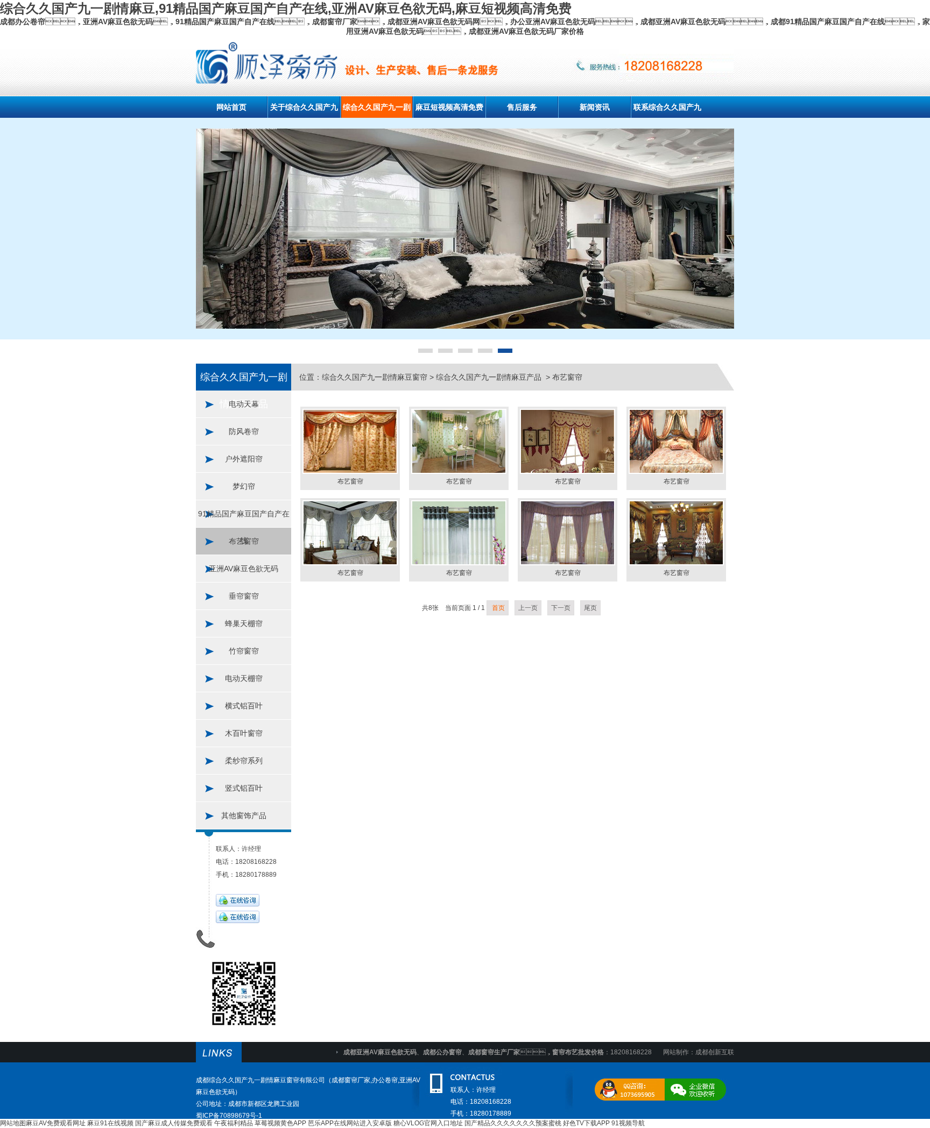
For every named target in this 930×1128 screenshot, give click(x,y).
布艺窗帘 (244, 541)
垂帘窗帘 (244, 596)
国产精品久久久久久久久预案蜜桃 (512, 1123)
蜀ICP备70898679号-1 (229, 1115)
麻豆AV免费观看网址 (56, 1123)
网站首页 (231, 107)
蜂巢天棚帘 (244, 623)
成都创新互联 (714, 1052)
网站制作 (676, 1052)
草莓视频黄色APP (280, 1123)
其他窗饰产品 (243, 815)
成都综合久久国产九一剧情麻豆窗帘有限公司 (260, 1080)
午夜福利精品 (233, 1123)
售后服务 (522, 107)
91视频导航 (628, 1123)
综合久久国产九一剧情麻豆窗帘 (374, 377)
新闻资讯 (595, 107)
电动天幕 (244, 404)
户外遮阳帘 (244, 459)
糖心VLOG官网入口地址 (428, 1123)
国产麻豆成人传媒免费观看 (174, 1123)
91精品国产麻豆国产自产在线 (244, 518)
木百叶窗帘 (244, 733)
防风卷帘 (244, 431)
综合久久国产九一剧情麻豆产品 (490, 377)
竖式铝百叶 (244, 788)
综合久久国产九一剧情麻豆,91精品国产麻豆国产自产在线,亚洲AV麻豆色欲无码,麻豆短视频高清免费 (286, 8)
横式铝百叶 (244, 705)
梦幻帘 (243, 486)
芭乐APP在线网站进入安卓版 (350, 1123)
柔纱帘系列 (244, 760)
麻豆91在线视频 (110, 1123)
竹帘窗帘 (244, 651)
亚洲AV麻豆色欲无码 (243, 568)
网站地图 (13, 1123)
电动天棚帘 (244, 678)
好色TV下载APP (586, 1123)
